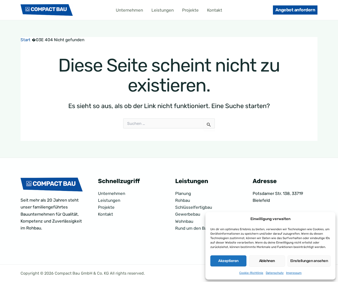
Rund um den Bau (192, 228)
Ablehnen (267, 261)
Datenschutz (275, 273)
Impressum (294, 273)
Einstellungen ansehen (309, 261)
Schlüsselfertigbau (193, 207)
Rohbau (182, 200)
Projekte (190, 10)
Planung (183, 193)
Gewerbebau (187, 214)
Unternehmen (129, 10)
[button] (295, 10)
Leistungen (162, 10)
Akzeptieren (228, 261)
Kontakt (214, 10)
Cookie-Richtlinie (251, 273)
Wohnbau (184, 221)
